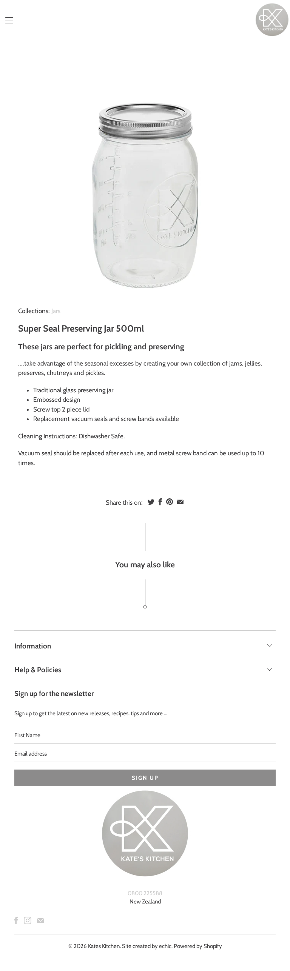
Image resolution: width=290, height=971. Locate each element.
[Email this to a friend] (180, 501)
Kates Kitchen (104, 946)
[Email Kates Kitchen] (40, 920)
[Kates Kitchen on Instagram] (27, 920)
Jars (55, 311)
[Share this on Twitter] (151, 501)
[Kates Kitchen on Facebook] (16, 920)
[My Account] (6, 20)
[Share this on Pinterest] (169, 501)
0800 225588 (145, 893)
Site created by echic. (147, 946)
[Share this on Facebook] (160, 501)
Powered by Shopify (198, 946)
